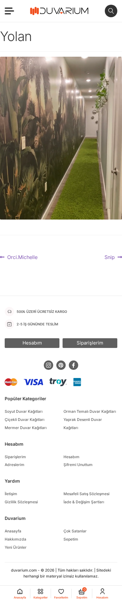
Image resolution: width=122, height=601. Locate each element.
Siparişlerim (15, 456)
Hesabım (71, 456)
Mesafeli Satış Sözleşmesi (86, 493)
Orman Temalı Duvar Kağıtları (90, 411)
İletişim (11, 493)
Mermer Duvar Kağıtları (26, 427)
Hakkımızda (15, 539)
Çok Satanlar (75, 531)
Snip (110, 258)
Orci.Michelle (22, 258)
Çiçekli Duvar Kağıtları (24, 419)
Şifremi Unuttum (78, 464)
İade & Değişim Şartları (84, 502)
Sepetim (71, 539)
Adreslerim (14, 464)
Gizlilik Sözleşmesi (21, 502)
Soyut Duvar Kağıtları (24, 411)
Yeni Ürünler (16, 547)
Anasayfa (13, 531)
